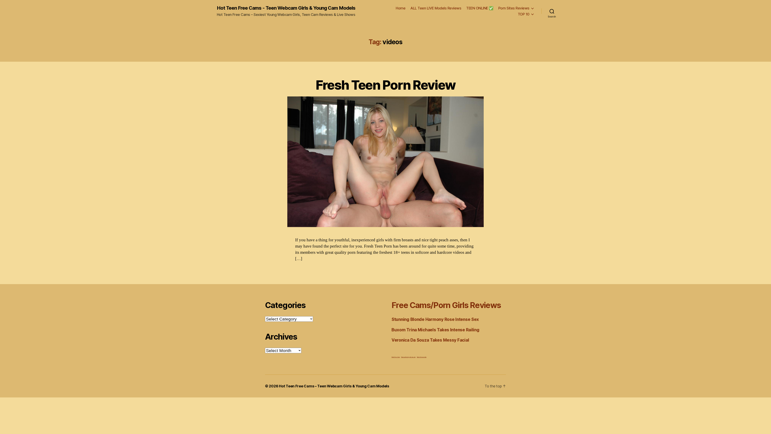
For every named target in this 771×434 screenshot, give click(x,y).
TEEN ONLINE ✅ (479, 8)
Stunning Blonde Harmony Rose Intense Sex (435, 319)
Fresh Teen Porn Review (385, 85)
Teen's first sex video (421, 357)
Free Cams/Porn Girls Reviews (446, 305)
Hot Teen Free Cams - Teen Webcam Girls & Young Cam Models (286, 8)
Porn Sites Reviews (513, 8)
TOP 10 (523, 14)
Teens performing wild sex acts (408, 357)
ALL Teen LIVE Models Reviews (435, 8)
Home (400, 8)
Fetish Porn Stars (396, 357)
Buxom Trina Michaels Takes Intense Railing (435, 329)
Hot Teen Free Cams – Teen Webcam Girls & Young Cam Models (334, 386)
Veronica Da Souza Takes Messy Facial (430, 340)
